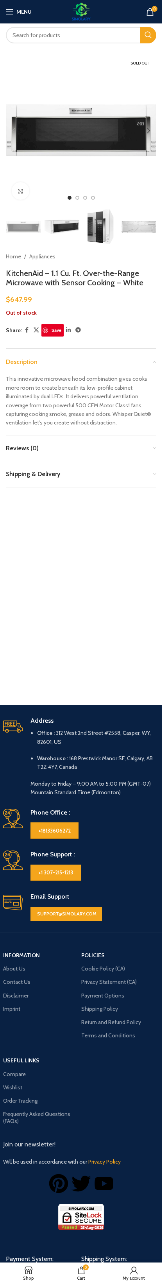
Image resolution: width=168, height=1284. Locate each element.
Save (56, 330)
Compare (14, 1074)
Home (13, 256)
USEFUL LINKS (21, 1060)
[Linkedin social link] (68, 330)
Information (21, 955)
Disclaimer (16, 995)
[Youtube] (104, 1183)
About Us (14, 968)
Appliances (42, 256)
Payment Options (102, 995)
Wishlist (12, 1087)
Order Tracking (20, 1100)
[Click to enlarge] (20, 191)
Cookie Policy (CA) (103, 968)
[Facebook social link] (26, 330)
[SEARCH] (148, 35)
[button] (13, 130)
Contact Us (16, 981)
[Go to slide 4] (93, 198)
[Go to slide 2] (77, 198)
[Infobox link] (81, 757)
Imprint (11, 1008)
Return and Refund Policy (111, 1022)
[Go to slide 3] (85, 198)
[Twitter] (81, 1183)
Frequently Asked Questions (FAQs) (36, 1117)
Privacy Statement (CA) (109, 981)
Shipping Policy (99, 1008)
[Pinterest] (58, 1183)
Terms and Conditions (108, 1035)
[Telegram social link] (78, 330)
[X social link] (36, 330)
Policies (93, 955)
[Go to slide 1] (69, 198)
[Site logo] (81, 10)
